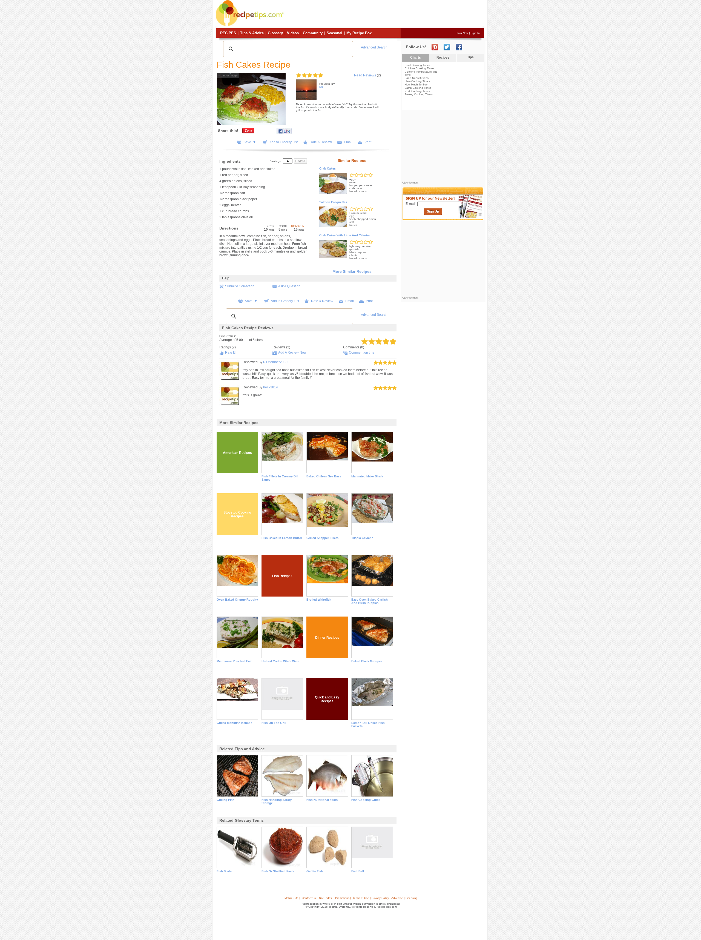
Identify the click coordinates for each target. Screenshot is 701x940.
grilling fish (225, 799)
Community (313, 33)
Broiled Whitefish (318, 599)
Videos (293, 33)
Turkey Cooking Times (419, 94)
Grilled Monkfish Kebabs (234, 722)
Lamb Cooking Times (418, 87)
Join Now (462, 33)
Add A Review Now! (292, 352)
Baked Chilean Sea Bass (323, 476)
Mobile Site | (292, 897)
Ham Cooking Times (417, 81)
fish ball (357, 871)
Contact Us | (309, 897)
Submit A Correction (239, 286)
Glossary (275, 33)
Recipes (228, 33)
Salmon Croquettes (333, 202)
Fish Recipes (282, 576)
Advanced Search (374, 47)
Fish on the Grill (274, 722)
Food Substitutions (417, 77)
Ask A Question (289, 286)
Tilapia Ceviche (362, 538)
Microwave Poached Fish (234, 661)
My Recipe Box (359, 33)
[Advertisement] (384, 14)
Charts (415, 57)
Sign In (475, 33)
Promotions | (343, 897)
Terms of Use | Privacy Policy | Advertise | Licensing (385, 897)
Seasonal (334, 33)
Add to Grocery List (283, 142)
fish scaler (224, 871)
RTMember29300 (276, 362)
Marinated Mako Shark (367, 476)
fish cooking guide (365, 799)
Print (367, 142)
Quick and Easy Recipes (327, 699)
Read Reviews (365, 75)
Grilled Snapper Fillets (322, 538)
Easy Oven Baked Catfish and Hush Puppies (369, 601)
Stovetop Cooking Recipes (237, 514)
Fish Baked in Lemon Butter (282, 538)
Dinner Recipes (327, 638)
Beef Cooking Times (417, 65)
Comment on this (361, 352)
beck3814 (270, 387)
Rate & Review (321, 142)
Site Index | (326, 897)
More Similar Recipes (352, 271)
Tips (470, 57)
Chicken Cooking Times (419, 68)
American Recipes (237, 453)
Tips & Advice (252, 33)
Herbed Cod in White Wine (280, 661)
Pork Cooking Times (417, 91)
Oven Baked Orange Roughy (237, 599)
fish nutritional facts (322, 799)
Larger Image (228, 75)
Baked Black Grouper (366, 661)
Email (348, 142)
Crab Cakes (327, 168)
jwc (321, 86)
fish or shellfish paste (278, 871)
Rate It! (230, 352)
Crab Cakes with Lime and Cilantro (344, 235)
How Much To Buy (416, 84)
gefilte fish (314, 871)
